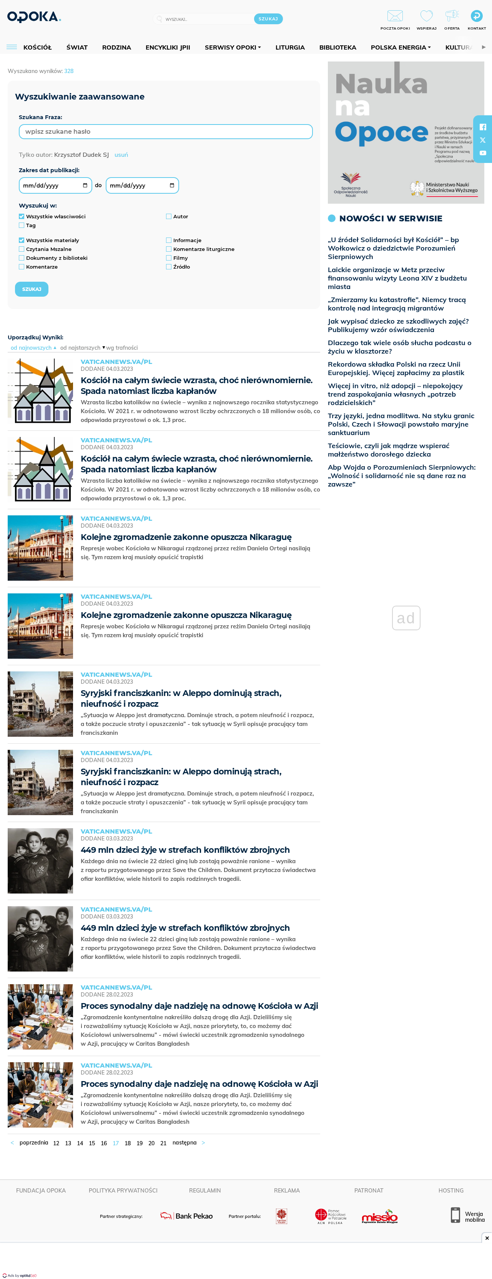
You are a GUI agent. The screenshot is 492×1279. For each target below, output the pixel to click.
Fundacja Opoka (41, 1190)
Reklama (287, 1190)
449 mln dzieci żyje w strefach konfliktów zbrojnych (185, 850)
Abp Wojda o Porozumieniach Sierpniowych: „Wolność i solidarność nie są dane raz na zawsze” (402, 475)
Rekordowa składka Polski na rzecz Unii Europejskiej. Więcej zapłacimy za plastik (396, 368)
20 (151, 1143)
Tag (31, 225)
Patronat (369, 1190)
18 (128, 1143)
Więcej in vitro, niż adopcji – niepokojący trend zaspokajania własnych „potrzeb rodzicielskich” (395, 394)
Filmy (180, 258)
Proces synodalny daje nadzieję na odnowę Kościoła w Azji (199, 1006)
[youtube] (482, 153)
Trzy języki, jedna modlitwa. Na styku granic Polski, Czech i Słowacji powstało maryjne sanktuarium (401, 424)
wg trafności (122, 347)
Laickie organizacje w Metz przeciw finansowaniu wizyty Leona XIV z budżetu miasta (397, 278)
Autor (180, 216)
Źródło (181, 267)
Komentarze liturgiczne (203, 249)
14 (80, 1143)
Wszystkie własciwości (56, 216)
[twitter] (482, 140)
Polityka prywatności (123, 1190)
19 (139, 1143)
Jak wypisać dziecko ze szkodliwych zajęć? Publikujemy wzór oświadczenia (398, 325)
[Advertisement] (246, 1261)
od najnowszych (31, 347)
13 (68, 1143)
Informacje (187, 240)
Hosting (451, 1190)
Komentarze (42, 267)
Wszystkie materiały (52, 240)
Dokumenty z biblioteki (57, 258)
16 (104, 1143)
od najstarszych (80, 347)
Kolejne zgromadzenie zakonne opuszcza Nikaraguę (186, 537)
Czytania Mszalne (48, 249)
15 (92, 1143)
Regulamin (205, 1190)
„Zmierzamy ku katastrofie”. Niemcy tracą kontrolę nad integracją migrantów (397, 303)
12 (56, 1143)
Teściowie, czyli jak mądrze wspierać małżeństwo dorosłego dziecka (388, 449)
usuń (121, 154)
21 (163, 1143)
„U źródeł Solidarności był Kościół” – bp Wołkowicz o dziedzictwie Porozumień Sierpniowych (393, 248)
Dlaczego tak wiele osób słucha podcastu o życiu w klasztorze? (400, 346)
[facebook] (482, 127)
